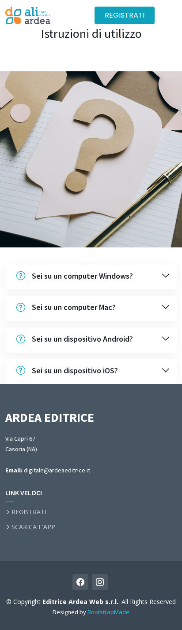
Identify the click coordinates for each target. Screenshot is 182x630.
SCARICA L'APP (33, 527)
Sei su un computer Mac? (74, 307)
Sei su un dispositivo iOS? (75, 370)
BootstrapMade (108, 612)
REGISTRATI (124, 15)
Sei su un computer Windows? (82, 276)
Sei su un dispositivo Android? (82, 339)
